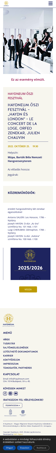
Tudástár (9, 343)
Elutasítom (24, 447)
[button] (30, 265)
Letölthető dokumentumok (20, 351)
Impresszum (11, 363)
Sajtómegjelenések (15, 347)
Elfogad (9, 447)
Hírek (6, 339)
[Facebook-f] (5, 394)
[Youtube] (16, 394)
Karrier (8, 355)
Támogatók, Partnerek (17, 367)
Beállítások (41, 447)
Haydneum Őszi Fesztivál (20, 96)
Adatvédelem (11, 359)
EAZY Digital (18, 434)
